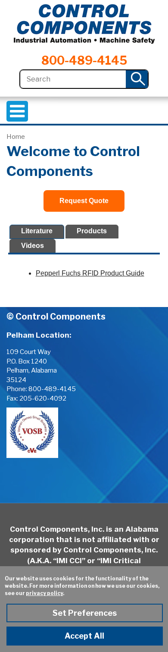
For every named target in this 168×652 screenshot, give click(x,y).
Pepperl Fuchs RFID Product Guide (90, 273)
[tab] (36, 232)
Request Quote (84, 200)
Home (15, 137)
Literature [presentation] (37, 231)
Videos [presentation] (32, 245)
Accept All (84, 635)
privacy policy (44, 593)
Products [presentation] (92, 231)
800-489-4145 (84, 60)
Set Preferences (85, 613)
